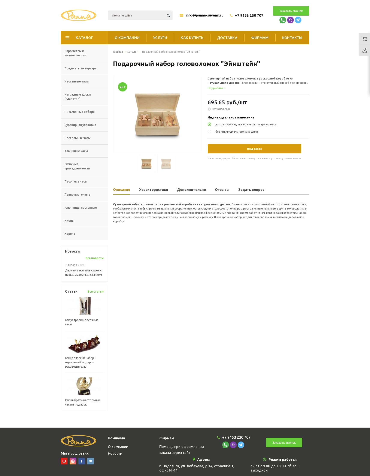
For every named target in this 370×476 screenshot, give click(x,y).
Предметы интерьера (80, 68)
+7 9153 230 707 (249, 15)
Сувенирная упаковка (80, 125)
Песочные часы (75, 181)
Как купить (192, 38)
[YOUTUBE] (64, 461)
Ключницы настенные (80, 207)
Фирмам (260, 38)
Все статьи (96, 291)
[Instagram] (73, 461)
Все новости (94, 258)
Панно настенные (77, 194)
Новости (115, 453)
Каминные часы (76, 151)
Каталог (84, 38)
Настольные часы (77, 138)
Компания (116, 438)
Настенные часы (76, 81)
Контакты (292, 38)
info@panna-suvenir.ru (204, 15)
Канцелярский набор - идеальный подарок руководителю (80, 362)
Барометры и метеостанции (75, 53)
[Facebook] (81, 461)
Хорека (69, 233)
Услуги (160, 38)
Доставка (227, 38)
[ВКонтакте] (90, 461)
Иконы (69, 220)
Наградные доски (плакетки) (77, 96)
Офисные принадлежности (77, 166)
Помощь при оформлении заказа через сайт (181, 450)
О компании (127, 38)
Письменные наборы (79, 112)
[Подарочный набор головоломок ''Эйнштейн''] (157, 114)
